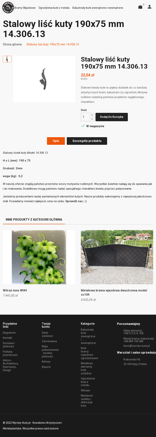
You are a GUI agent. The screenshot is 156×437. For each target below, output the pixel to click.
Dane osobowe (47, 334)
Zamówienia (49, 341)
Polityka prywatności (10, 353)
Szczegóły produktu (86, 141)
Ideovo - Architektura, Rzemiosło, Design (10, 365)
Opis (56, 141)
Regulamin (9, 332)
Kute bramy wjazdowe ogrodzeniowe (89, 353)
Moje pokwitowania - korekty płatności (50, 351)
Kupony (46, 366)
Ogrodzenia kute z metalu (88, 382)
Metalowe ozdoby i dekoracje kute (87, 400)
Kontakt (7, 337)
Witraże (85, 390)
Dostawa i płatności (9, 345)
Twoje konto (46, 325)
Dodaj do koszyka (111, 116)
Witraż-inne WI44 (15, 290)
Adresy (46, 361)
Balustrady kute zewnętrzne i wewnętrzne (88, 336)
